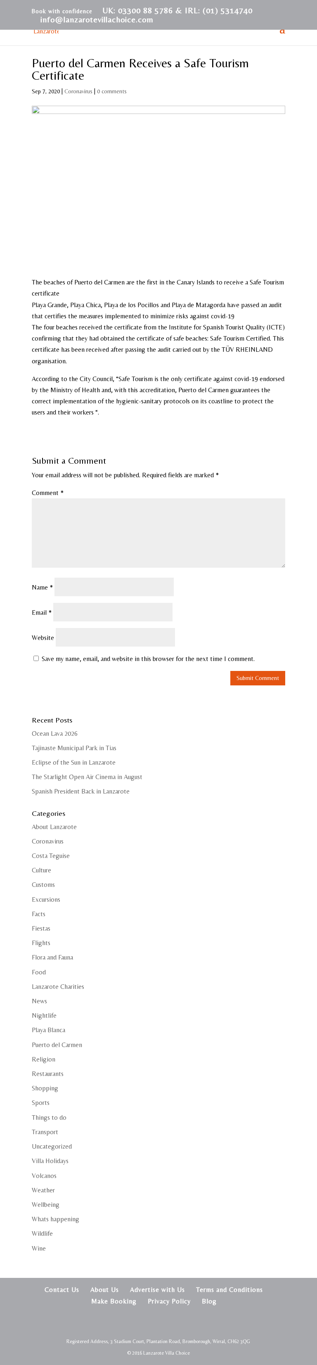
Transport (45, 1132)
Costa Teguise (51, 856)
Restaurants (48, 1074)
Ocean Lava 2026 (55, 733)
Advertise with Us (157, 1290)
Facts (38, 914)
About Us (104, 1290)
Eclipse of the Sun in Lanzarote (74, 762)
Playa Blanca (48, 1030)
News (39, 1001)
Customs (43, 885)
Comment (48, 493)
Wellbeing (45, 1205)
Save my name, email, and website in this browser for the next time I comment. (148, 659)
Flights (41, 943)
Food (39, 972)
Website (43, 638)
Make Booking (114, 1301)
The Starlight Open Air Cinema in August (87, 777)
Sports (41, 1103)
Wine (39, 1248)
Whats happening (55, 1219)
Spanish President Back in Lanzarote (81, 791)
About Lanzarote (54, 827)
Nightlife (44, 1015)
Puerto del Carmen (57, 1045)
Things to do (49, 1117)
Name (42, 587)
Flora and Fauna (52, 957)
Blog (209, 1301)
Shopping (45, 1088)
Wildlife (42, 1233)
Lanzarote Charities (58, 987)
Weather (43, 1190)
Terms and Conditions (229, 1290)
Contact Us (62, 1290)
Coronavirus (78, 91)
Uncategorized (52, 1146)
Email (42, 612)
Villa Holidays (50, 1161)
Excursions (46, 899)
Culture (41, 870)
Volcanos (44, 1176)
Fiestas (41, 928)
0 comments (112, 91)
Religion (43, 1059)
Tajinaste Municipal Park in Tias (74, 748)
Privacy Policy (169, 1301)
